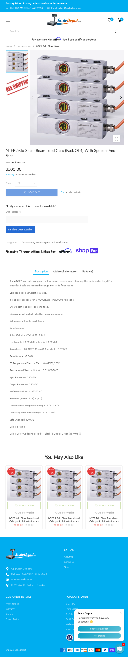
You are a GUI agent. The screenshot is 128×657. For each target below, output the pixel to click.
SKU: (8, 162)
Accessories (28, 242)
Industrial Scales (60, 242)
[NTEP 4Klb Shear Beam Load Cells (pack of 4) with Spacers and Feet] (23, 484)
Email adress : (13, 211)
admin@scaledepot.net (21, 579)
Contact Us (69, 562)
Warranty (10, 609)
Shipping (10, 174)
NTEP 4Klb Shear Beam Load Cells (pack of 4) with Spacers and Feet (24, 521)
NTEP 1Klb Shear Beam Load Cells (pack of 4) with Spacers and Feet (104, 521)
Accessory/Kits (43, 242)
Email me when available (20, 229)
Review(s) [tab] (87, 271)
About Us (68, 556)
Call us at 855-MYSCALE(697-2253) (29, 574)
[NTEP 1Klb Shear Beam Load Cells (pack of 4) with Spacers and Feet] (103, 484)
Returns (9, 614)
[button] (120, 97)
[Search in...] (116, 31)
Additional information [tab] (65, 271)
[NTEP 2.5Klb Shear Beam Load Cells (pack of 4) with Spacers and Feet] (63, 484)
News (67, 567)
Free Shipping (12, 603)
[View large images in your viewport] (116, 138)
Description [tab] (41, 271)
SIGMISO (70, 603)
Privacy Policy (12, 619)
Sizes (8, 183)
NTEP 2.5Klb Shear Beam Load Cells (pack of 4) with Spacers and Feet (64, 521)
